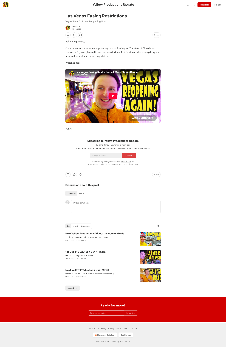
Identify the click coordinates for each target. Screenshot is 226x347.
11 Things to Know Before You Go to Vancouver (86, 237)
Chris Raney (77, 26)
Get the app (126, 335)
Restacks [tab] (82, 193)
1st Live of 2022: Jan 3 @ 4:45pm (85, 251)
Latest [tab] (75, 226)
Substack (100, 341)
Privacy (111, 328)
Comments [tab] (71, 193)
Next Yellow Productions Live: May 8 (87, 270)
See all (70, 288)
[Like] (68, 35)
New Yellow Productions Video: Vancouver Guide (94, 233)
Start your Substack (106, 335)
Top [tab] (68, 226)
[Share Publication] (193, 4)
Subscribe (204, 4)
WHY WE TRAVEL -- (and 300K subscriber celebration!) (89, 273)
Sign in (217, 4)
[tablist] (76, 193)
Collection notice (130, 328)
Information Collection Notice (112, 164)
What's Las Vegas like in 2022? (79, 255)
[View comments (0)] (74, 35)
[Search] (188, 4)
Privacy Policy (133, 164)
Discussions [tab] (85, 226)
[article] (113, 239)
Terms (118, 328)
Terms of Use (126, 161)
